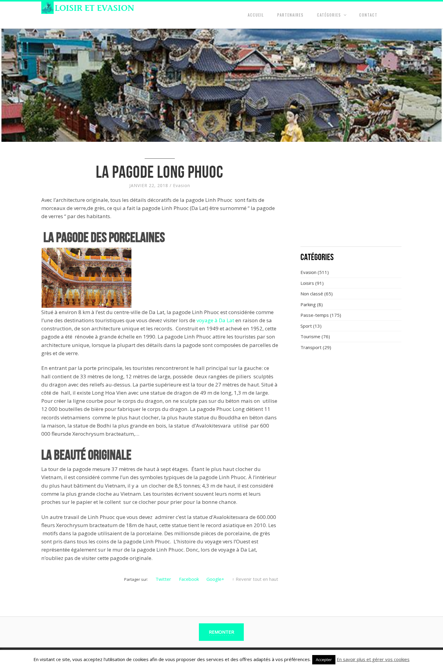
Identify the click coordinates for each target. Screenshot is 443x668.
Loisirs (307, 283)
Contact (368, 15)
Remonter (221, 632)
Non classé (311, 294)
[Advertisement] (351, 197)
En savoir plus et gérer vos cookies (373, 659)
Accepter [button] (324, 659)
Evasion (181, 185)
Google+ (215, 579)
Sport (306, 326)
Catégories (329, 15)
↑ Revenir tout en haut (255, 579)
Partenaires (290, 15)
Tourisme (310, 336)
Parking (308, 304)
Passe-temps (314, 315)
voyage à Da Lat (215, 320)
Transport (311, 347)
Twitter (163, 579)
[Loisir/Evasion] (89, 8)
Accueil (256, 15)
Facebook (189, 579)
